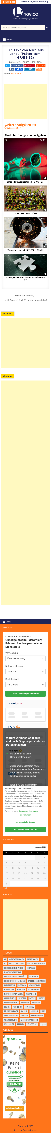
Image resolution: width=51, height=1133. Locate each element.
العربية (43, 1024)
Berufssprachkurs (16, 963)
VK (13, 69)
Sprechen (24, 1015)
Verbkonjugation (10, 1019)
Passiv (32, 998)
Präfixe (7, 1006)
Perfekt (41, 998)
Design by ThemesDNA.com (26, 1130)
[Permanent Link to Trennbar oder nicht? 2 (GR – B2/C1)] (25, 232)
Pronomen (25, 1002)
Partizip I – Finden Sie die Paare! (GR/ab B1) (25, 279)
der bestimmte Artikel (36, 963)
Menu (9, 39)
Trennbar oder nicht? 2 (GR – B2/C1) (25, 250)
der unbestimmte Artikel (14, 967)
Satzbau (24, 1011)
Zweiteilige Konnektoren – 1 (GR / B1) (25, 182)
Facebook (17, 66)
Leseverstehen (33, 989)
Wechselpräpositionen (29, 1019)
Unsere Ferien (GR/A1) (25, 213)
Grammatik (16, 62)
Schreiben (34, 1011)
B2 (5, 963)
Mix (39, 69)
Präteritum (17, 1006)
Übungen (26, 62)
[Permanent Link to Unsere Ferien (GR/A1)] (25, 199)
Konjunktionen (34, 985)
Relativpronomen (11, 1011)
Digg (20, 69)
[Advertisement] (25, 101)
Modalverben (31, 993)
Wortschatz (9, 1024)
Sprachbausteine (11, 1015)
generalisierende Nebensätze (15, 976)
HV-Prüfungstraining (36, 980)
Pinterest (30, 66)
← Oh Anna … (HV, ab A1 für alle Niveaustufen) (25, 300)
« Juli (5, 888)
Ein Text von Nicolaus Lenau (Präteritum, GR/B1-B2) (26, 54)
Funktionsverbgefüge (12, 972)
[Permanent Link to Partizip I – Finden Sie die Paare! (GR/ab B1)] (25, 265)
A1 (5, 959)
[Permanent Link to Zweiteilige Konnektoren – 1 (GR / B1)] (25, 159)
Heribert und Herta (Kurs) (14, 980)
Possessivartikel (11, 1002)
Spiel (43, 1011)
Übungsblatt (32, 1024)
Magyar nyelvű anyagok (13, 993)
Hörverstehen (9, 985)
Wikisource (16, 73)
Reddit (42, 66)
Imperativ (22, 985)
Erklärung (31, 967)
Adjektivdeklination (16, 959)
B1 (42, 959)
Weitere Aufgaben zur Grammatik (20, 126)
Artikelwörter (32, 959)
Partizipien (22, 998)
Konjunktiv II (9, 989)
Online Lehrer (9, 998)
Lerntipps (21, 989)
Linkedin (30, 69)
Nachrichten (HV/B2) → (25, 295)
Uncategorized (37, 1015)
